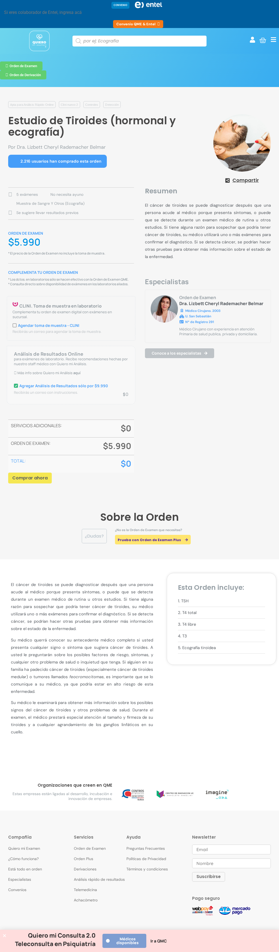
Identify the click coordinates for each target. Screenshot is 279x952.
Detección (112, 104)
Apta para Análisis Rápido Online (32, 104)
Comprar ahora (30, 478)
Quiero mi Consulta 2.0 (62, 935)
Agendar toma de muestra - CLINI (48, 325)
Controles (91, 104)
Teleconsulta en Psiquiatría (55, 944)
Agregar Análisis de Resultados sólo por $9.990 (63, 385)
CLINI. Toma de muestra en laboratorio (60, 306)
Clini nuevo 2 (69, 104)
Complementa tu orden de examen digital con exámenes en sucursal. (62, 314)
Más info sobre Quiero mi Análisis (49, 372)
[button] (120, 5)
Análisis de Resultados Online (48, 354)
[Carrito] (262, 40)
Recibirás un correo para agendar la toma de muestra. (57, 331)
